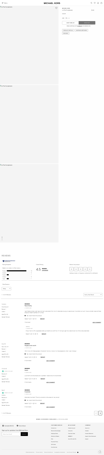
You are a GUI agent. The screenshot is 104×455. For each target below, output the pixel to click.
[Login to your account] (98, 3)
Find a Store (22, 426)
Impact (86, 439)
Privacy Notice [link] (39, 452)
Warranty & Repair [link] (55, 436)
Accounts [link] (70, 430)
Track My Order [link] (71, 433)
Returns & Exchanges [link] (55, 430)
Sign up (24, 434)
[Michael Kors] (52, 3)
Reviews (65, 33)
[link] (70, 436)
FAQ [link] (52, 439)
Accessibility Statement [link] (59, 452)
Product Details (68, 30)
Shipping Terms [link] (54, 433)
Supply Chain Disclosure (90, 436)
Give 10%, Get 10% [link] (72, 439)
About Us (87, 428)
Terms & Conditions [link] (48, 452)
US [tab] (69, 18)
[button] (100, 452)
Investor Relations (89, 433)
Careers (87, 430)
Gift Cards (53, 444)
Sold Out (87, 22)
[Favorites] (94, 3)
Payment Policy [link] (54, 441)
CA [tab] (66, 18)
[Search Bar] (91, 3)
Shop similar (70, 22)
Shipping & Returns (81, 30)
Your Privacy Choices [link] (71, 452)
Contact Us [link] (53, 428)
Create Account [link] (71, 428)
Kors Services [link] (54, 447)
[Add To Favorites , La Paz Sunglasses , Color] (56, 8)
